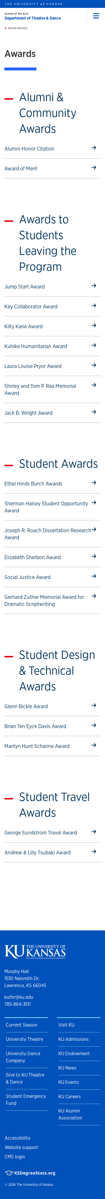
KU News (67, 1068)
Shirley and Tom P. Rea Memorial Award (40, 389)
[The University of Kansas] (35, 956)
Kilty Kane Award (26, 326)
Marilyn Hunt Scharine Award (36, 745)
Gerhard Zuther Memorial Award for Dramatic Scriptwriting (44, 600)
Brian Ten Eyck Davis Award (35, 726)
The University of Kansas (35, 1184)
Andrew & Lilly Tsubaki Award (37, 852)
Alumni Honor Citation (29, 148)
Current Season (21, 1025)
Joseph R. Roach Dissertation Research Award (47, 534)
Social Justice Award (27, 577)
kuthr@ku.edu (18, 997)
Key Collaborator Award (30, 306)
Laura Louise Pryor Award (33, 365)
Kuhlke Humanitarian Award (35, 346)
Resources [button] (17, 28)
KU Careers (69, 1096)
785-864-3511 (17, 1004)
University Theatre (24, 1039)
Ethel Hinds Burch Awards (33, 483)
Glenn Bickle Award (26, 706)
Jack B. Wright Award (28, 412)
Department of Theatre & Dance (33, 18)
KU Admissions (73, 1039)
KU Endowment (74, 1054)
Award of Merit (26, 168)
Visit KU (66, 1025)
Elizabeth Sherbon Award (32, 557)
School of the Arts (16, 13)
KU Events (68, 1082)
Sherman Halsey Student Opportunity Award (46, 507)
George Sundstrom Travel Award (40, 832)
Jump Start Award (26, 286)
